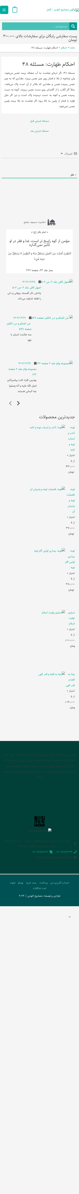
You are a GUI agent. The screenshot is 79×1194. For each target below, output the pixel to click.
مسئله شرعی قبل (39, 121)
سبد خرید (31, 882)
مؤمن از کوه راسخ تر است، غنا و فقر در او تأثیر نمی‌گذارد (40, 243)
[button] (69, 917)
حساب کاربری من (59, 882)
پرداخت (43, 882)
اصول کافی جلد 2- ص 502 (26, 287)
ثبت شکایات (39, 888)
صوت (12, 882)
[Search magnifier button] (73, 26)
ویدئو (20, 882)
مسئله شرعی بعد (39, 131)
